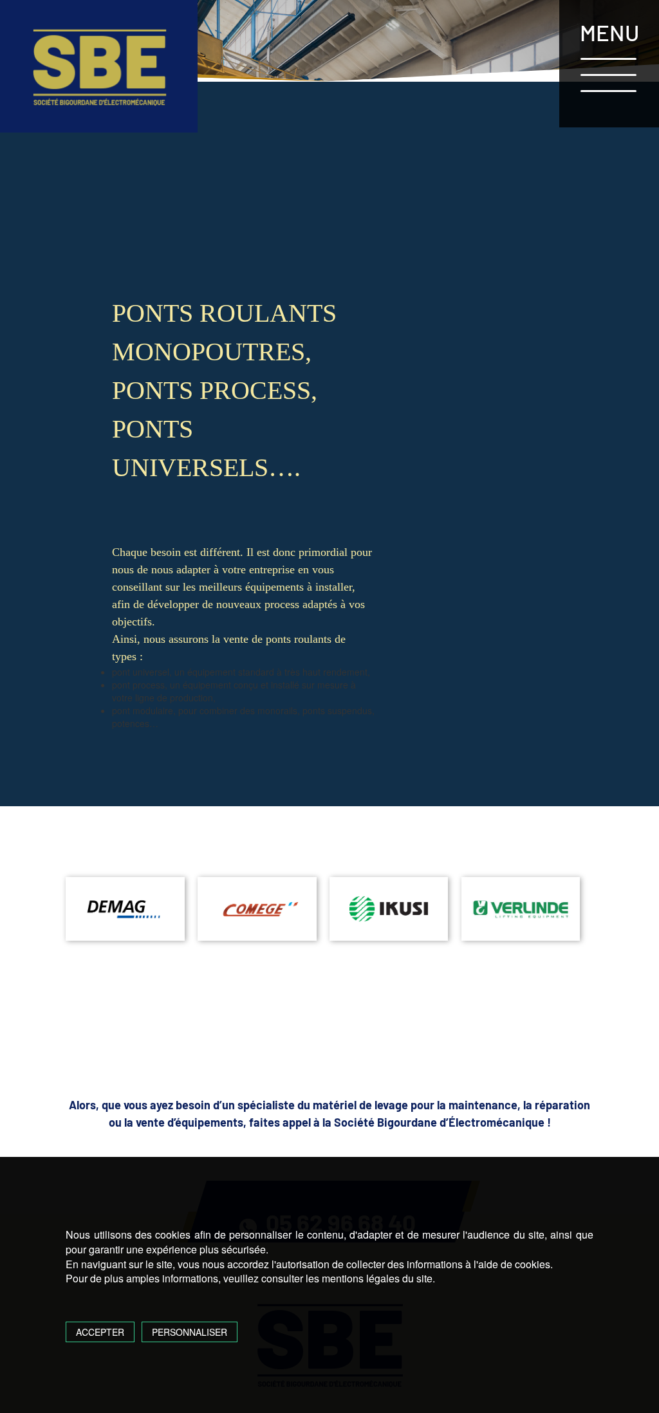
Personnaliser (189, 1331)
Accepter (100, 1331)
